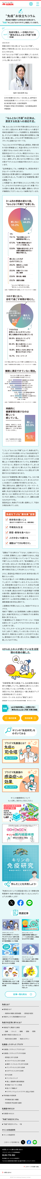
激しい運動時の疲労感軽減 (15, 1081)
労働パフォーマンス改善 (14, 1085)
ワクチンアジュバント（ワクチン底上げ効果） (20, 1091)
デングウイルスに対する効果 (16, 1067)
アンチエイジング (12, 1078)
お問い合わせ (7, 1172)
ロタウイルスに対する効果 (15, 1071)
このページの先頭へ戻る (32, 1166)
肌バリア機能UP (12, 1088)
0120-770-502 (8, 1155)
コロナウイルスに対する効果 (16, 1061)
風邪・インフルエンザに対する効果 (17, 1064)
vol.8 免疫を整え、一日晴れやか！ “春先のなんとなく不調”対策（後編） (24, 708)
